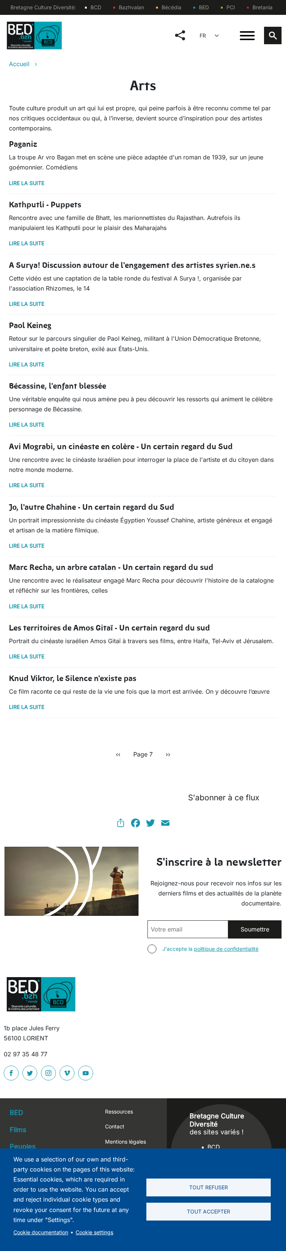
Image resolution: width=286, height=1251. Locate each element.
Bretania (262, 7)
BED (204, 7)
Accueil (19, 64)
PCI (230, 7)
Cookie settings (94, 1232)
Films (18, 1130)
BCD (95, 7)
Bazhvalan (131, 7)
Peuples (23, 1146)
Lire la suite (26, 183)
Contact (114, 1126)
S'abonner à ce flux (223, 797)
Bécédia (171, 7)
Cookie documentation (40, 1232)
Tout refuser (208, 1187)
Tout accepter (208, 1212)
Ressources (119, 1111)
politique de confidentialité (226, 949)
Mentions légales (125, 1141)
